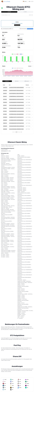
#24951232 (5, 123)
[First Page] (13, 132)
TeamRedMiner (4, 150)
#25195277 (5, 96)
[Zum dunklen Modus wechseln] (31, 1)
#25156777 (4, 105)
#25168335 (5, 102)
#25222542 (5, 87)
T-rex (2, 149)
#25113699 (5, 114)
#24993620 (5, 120)
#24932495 (5, 129)
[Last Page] (21, 132)
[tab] (9, 12)
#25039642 (5, 117)
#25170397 (5, 99)
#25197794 (5, 93)
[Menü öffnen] (32, 1)
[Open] (32, 15)
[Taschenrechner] (12, 28)
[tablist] (17, 12)
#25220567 (5, 90)
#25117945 (5, 111)
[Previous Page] (14, 132)
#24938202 (5, 126)
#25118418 (5, 108)
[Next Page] (19, 132)
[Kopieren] (2, 28)
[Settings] (29, 1)
